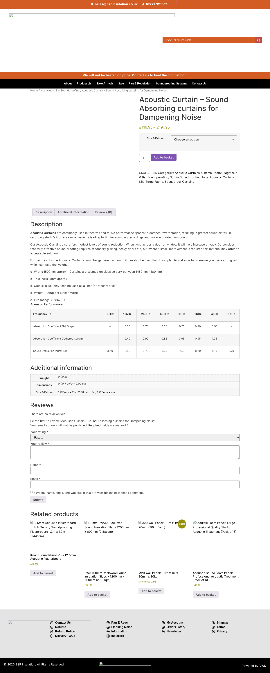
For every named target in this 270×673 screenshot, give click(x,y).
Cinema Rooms (211, 173)
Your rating (39, 431)
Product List (84, 83)
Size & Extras (155, 138)
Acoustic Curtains (187, 173)
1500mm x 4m (106, 392)
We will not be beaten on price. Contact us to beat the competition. (135, 75)
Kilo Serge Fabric (151, 181)
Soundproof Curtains (179, 181)
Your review (39, 443)
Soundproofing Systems (171, 83)
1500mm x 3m (87, 392)
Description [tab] (43, 212)
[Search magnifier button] (258, 40)
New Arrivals (105, 83)
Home (34, 90)
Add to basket (164, 157)
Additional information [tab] (73, 212)
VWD (262, 665)
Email (35, 478)
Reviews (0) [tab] (103, 212)
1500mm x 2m (67, 392)
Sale (121, 83)
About (68, 83)
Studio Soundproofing (185, 177)
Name (35, 464)
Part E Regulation (140, 83)
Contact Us (199, 83)
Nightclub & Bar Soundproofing (60, 90)
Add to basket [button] (43, 573)
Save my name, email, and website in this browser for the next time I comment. (89, 492)
